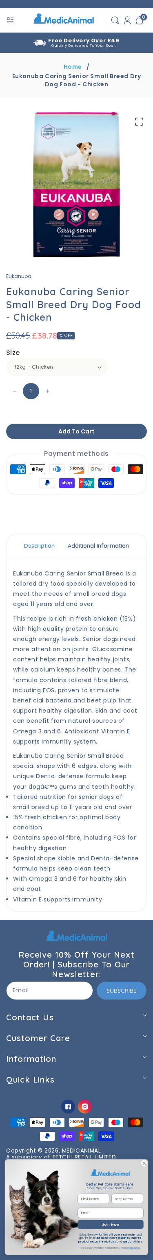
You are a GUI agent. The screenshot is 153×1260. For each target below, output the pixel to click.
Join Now (111, 1224)
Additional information (98, 545)
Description (39, 545)
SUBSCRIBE (121, 990)
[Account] (127, 20)
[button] (11, 20)
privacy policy (133, 1248)
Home (73, 67)
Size (13, 352)
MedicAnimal (81, 1151)
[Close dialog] (144, 1163)
